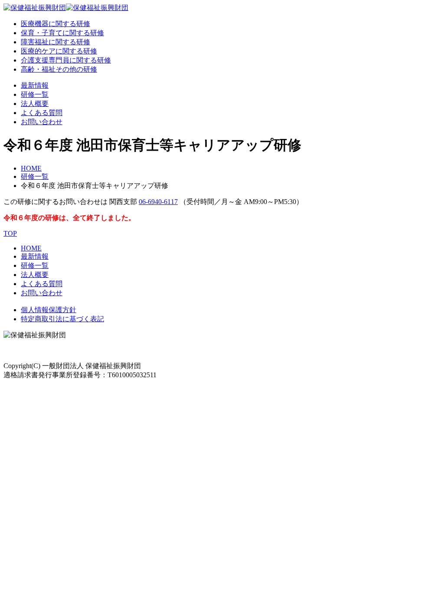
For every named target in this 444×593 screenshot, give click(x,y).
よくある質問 (41, 112)
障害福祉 (55, 42)
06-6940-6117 (158, 201)
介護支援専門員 (66, 60)
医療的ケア (59, 51)
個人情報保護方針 (48, 309)
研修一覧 (35, 94)
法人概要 (35, 103)
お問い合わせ (41, 121)
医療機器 (55, 23)
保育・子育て (62, 32)
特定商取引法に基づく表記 (62, 319)
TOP (10, 233)
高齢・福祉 (59, 69)
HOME (31, 168)
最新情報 (35, 85)
